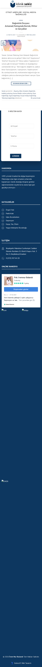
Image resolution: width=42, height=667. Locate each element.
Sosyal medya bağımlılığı (28, 96)
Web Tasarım (26, 663)
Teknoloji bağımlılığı (8, 98)
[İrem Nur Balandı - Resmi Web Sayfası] (21, 4)
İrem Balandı (31, 35)
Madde (19, 93)
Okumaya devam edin (21, 83)
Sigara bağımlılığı (14, 96)
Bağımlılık (32, 91)
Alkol (21, 91)
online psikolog (27, 93)
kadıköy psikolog (7, 93)
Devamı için (20, 187)
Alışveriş (16, 91)
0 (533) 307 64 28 (13, 258)
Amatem (25, 91)
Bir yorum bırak (35, 98)
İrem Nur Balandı (16, 657)
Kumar (15, 93)
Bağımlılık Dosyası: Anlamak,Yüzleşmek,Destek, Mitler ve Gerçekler (21, 26)
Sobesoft (17, 663)
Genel (21, 20)
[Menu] (2, 4)
